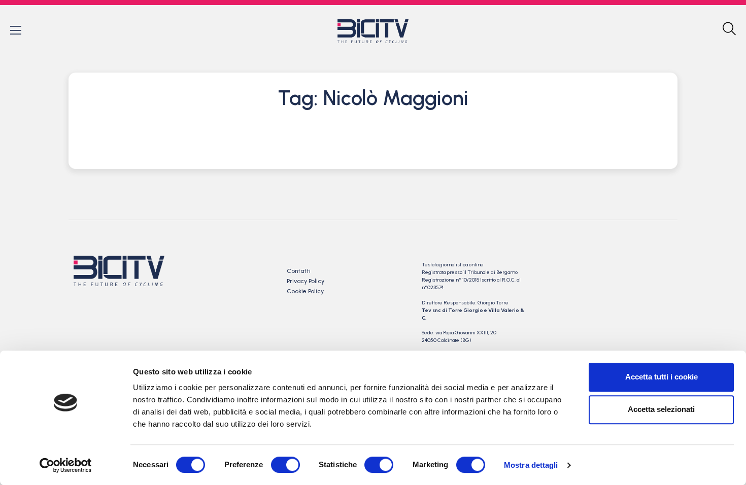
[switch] (285, 465)
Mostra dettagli (531, 465)
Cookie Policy (305, 291)
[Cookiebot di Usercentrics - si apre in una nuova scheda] (65, 465)
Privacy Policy (305, 281)
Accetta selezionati (661, 409)
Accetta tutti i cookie (661, 376)
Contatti (299, 270)
